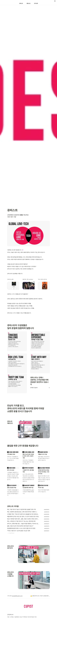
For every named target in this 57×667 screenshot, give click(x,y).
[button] (55, 1)
